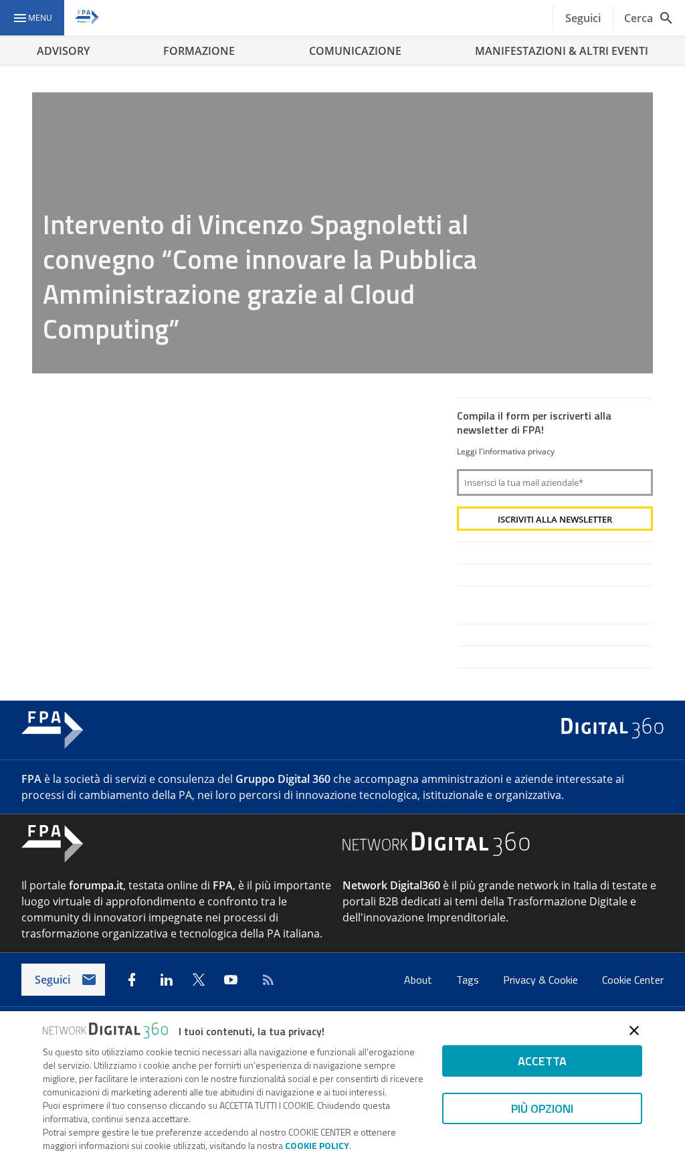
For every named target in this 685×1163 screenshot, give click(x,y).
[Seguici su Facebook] (132, 980)
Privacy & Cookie (542, 980)
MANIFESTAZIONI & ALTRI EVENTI (561, 50)
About (419, 980)
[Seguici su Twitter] (199, 980)
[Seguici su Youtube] (231, 980)
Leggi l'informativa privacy (506, 451)
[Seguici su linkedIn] (167, 980)
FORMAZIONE (199, 50)
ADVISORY (63, 50)
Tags (469, 980)
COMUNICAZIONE (355, 50)
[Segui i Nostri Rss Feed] (265, 980)
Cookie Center (633, 980)
